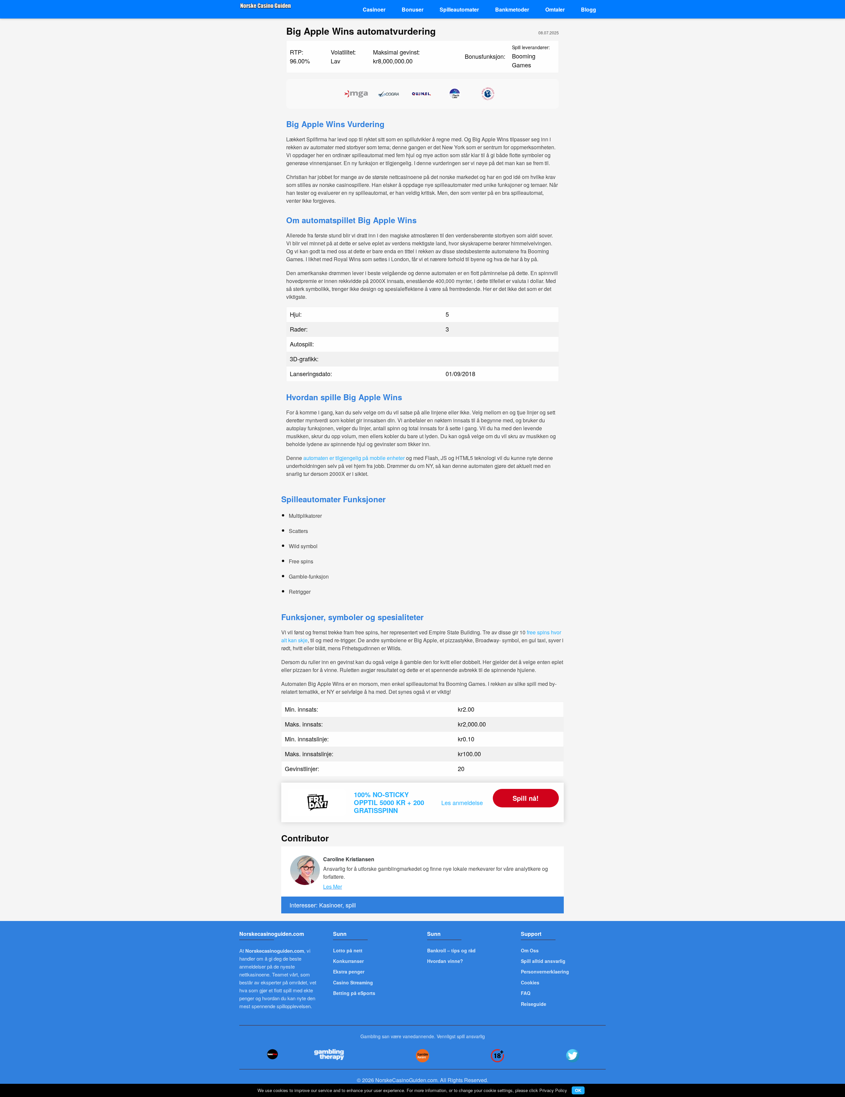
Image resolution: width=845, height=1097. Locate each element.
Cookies (530, 982)
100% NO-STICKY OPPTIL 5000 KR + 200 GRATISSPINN (389, 802)
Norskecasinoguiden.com (274, 950)
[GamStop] (272, 1054)
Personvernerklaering (545, 971)
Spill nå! (526, 798)
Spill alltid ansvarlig (543, 961)
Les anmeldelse (462, 802)
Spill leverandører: (531, 47)
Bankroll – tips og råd (451, 950)
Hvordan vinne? (445, 961)
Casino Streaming (353, 982)
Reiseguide (533, 1004)
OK (578, 1090)
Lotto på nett (347, 950)
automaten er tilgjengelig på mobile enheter (354, 458)
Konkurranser (348, 961)
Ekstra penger (348, 971)
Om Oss (530, 950)
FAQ (525, 993)
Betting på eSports (354, 993)
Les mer (332, 886)
